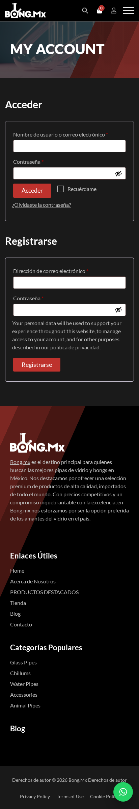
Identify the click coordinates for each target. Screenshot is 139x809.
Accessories (23, 694)
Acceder (32, 190)
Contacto (21, 624)
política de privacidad (75, 347)
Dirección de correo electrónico (64, 270)
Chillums (20, 673)
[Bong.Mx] (37, 442)
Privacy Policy (35, 796)
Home (17, 570)
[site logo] (25, 10)
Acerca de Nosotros (33, 581)
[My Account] (113, 10)
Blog (15, 613)
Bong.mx (20, 462)
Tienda (18, 603)
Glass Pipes (23, 662)
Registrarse (37, 364)
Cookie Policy (104, 796)
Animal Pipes (25, 705)
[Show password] (118, 173)
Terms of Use (70, 796)
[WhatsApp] (123, 792)
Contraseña (41, 161)
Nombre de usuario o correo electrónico (69, 134)
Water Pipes (24, 684)
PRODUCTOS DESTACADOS (44, 592)
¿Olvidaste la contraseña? (41, 204)
